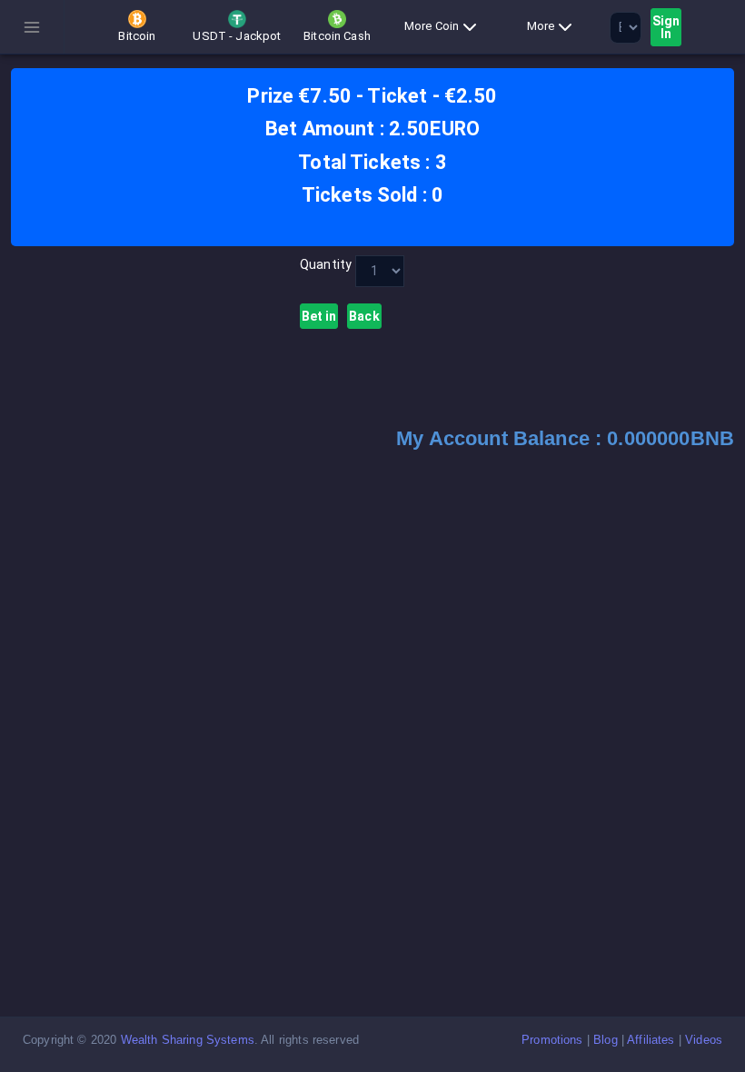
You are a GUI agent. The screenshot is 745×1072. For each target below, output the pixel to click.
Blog (605, 1040)
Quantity (322, 264)
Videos (703, 1040)
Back (364, 316)
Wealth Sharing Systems (187, 1040)
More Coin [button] (431, 26)
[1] (379, 271)
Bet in (319, 316)
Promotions (552, 1040)
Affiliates (651, 1040)
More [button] (541, 26)
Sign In (666, 27)
